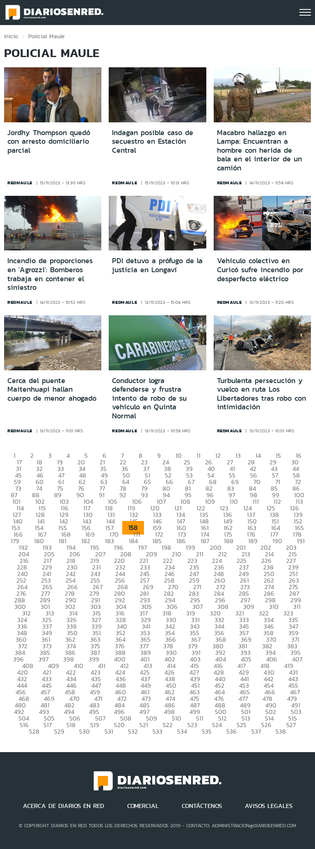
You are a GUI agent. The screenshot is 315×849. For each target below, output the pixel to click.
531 (109, 731)
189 (253, 541)
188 (228, 541)
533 (157, 731)
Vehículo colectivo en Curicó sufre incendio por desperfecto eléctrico (260, 269)
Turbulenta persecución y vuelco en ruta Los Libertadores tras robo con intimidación (261, 394)
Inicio (11, 36)
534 (182, 731)
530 (84, 731)
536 (231, 731)
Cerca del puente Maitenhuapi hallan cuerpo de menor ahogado (51, 389)
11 (198, 455)
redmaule (19, 182)
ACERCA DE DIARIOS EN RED (63, 805)
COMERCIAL (143, 805)
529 (59, 731)
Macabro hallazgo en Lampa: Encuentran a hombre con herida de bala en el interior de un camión (259, 150)
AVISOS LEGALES (268, 805)
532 (133, 731)
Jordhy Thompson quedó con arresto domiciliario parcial (48, 141)
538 (281, 731)
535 (207, 731)
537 (256, 731)
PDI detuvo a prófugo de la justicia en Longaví (157, 265)
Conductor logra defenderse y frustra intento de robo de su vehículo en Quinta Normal (149, 398)
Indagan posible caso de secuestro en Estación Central (152, 141)
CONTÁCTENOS (202, 805)
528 (34, 731)
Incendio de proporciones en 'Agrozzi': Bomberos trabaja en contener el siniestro (50, 274)
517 (47, 725)
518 (70, 725)
